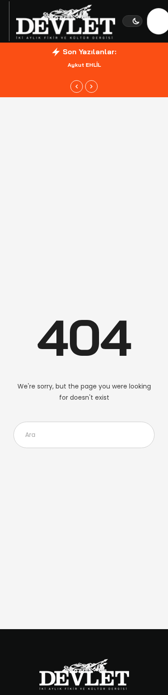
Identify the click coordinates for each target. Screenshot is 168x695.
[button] (132, 21)
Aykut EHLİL (84, 64)
